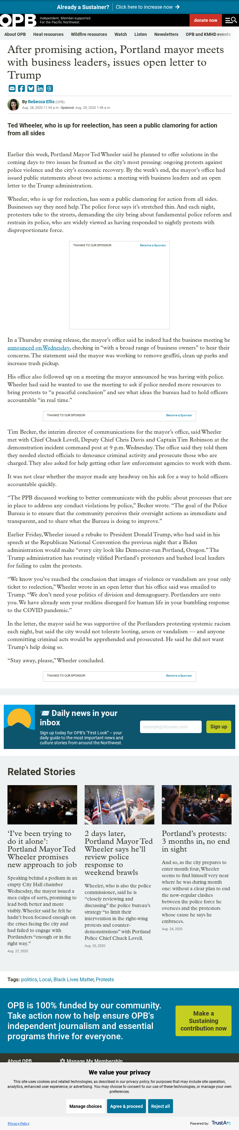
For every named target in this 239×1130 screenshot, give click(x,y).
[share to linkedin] (40, 88)
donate (205, 20)
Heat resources (48, 34)
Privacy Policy (19, 1123)
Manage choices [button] (85, 1106)
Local (45, 980)
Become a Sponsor (153, 245)
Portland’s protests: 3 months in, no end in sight (196, 841)
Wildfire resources (89, 34)
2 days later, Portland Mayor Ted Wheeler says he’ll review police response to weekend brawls (119, 853)
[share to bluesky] (30, 88)
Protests (105, 980)
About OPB (15, 34)
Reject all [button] (160, 1106)
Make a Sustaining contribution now (203, 1021)
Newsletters (166, 34)
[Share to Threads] (49, 88)
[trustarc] (220, 1123)
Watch (121, 34)
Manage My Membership (95, 1061)
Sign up (218, 727)
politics (29, 980)
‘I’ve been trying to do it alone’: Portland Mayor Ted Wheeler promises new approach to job (42, 849)
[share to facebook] (21, 88)
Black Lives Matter (74, 980)
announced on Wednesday (38, 348)
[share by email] (12, 88)
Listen (140, 34)
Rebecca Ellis (41, 101)
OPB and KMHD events (208, 34)
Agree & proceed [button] (126, 1106)
